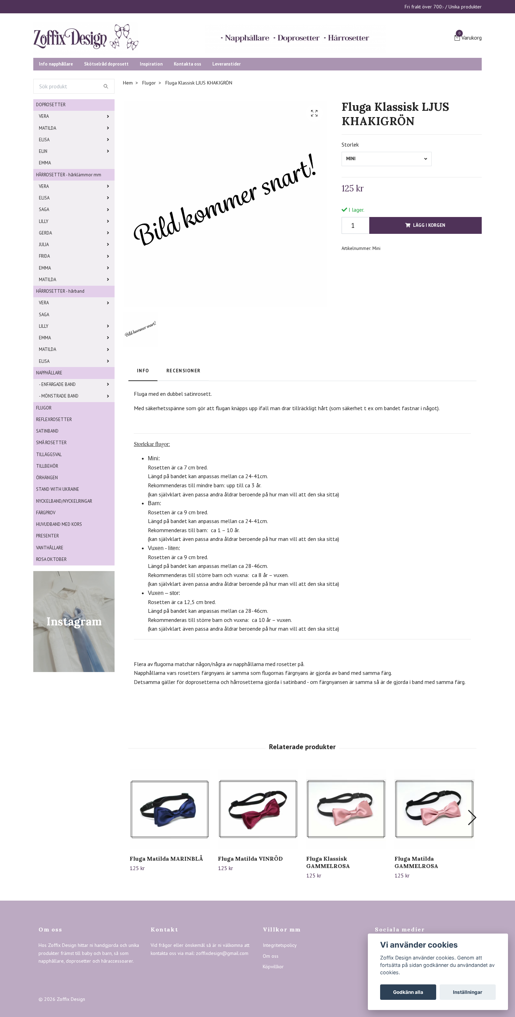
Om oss (271, 1010)
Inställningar (467, 992)
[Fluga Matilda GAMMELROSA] (434, 863)
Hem (128, 137)
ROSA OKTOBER (51, 613)
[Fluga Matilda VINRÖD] (258, 863)
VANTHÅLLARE (49, 602)
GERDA (45, 287)
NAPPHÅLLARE (49, 427)
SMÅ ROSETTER (51, 497)
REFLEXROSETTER (54, 473)
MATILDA (47, 182)
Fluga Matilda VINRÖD (250, 912)
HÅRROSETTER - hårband (60, 345)
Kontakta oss (187, 118)
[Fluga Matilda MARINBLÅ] (170, 863)
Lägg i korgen (429, 279)
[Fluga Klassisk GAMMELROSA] (346, 863)
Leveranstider (226, 118)
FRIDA (44, 310)
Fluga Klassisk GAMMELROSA (328, 916)
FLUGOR (44, 462)
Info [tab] (143, 425)
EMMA (45, 217)
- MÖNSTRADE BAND (58, 450)
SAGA (44, 263)
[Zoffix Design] (156, 60)
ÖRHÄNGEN (47, 532)
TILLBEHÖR (47, 520)
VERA (44, 170)
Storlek (350, 198)
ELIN (43, 205)
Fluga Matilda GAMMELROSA (416, 916)
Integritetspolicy (280, 999)
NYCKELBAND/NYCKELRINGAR (64, 555)
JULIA (44, 298)
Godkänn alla (408, 992)
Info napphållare (56, 118)
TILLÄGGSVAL (49, 508)
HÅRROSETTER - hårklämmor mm (68, 229)
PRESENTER (47, 590)
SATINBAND (47, 485)
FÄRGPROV (45, 567)
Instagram (390, 1010)
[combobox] (387, 213)
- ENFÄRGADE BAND (57, 438)
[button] (471, 871)
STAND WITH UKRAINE (57, 543)
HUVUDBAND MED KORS (59, 578)
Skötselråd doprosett (106, 118)
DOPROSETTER (51, 159)
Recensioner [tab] (183, 425)
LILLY (43, 275)
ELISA (44, 194)
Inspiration (151, 118)
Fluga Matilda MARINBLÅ (166, 912)
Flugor (149, 137)
